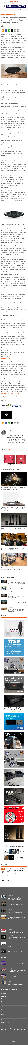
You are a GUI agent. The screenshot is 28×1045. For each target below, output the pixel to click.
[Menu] (2, 2)
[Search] (5, 2)
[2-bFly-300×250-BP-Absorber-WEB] (14, 674)
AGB (2, 1001)
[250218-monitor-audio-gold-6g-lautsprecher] (14, 841)
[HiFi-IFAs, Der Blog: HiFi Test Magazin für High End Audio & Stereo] (14, 2)
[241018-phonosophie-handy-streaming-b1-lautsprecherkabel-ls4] (14, 823)
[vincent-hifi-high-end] (14, 692)
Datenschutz (4, 996)
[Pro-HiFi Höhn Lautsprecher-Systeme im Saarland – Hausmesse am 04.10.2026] (14, 539)
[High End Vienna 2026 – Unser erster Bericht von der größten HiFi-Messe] (3, 976)
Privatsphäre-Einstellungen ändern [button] (8, 1017)
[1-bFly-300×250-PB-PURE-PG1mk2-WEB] (14, 767)
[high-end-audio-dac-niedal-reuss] (14, 711)
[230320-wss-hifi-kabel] (14, 655)
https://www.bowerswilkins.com (17, 99)
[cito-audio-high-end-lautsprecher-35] (14, 748)
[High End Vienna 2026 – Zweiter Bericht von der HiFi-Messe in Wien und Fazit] (3, 969)
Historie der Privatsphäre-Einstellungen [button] (9, 1019)
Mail (2, 1009)
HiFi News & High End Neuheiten (8, 14)
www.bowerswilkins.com (7, 358)
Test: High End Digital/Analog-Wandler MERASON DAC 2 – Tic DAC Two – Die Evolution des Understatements (17, 610)
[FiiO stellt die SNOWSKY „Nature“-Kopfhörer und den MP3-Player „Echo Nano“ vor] (14, 479)
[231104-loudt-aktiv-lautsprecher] (14, 636)
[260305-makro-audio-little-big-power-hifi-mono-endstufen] (14, 785)
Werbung (3, 1004)
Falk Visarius (8, 26)
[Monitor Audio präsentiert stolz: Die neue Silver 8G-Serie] (14, 520)
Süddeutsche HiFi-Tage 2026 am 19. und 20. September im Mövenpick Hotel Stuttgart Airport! (15, 870)
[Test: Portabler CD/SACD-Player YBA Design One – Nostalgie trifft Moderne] (4, 595)
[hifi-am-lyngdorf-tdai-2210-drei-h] (14, 730)
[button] (3, 30)
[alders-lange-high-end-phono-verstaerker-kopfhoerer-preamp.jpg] (14, 804)
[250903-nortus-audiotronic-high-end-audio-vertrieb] (14, 860)
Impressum (3, 993)
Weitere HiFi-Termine (5, 880)
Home (2, 1014)
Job (2, 1006)
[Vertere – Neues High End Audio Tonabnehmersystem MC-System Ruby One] (14, 459)
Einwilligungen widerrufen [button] (6, 1022)
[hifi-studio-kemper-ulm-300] (17, 409)
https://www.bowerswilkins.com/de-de (10, 393)
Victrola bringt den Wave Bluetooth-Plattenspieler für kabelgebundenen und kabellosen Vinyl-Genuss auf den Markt (13, 509)
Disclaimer (3, 998)
